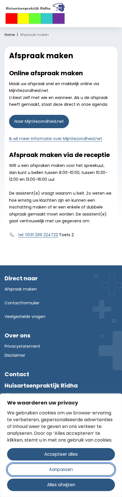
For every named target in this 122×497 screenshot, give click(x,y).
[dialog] (61, 445)
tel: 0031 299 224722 (38, 235)
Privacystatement (22, 346)
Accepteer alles (61, 454)
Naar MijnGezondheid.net (41, 121)
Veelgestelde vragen (25, 316)
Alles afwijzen (61, 485)
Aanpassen (61, 469)
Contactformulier (22, 303)
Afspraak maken (21, 289)
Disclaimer (15, 355)
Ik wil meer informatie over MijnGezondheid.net (55, 138)
